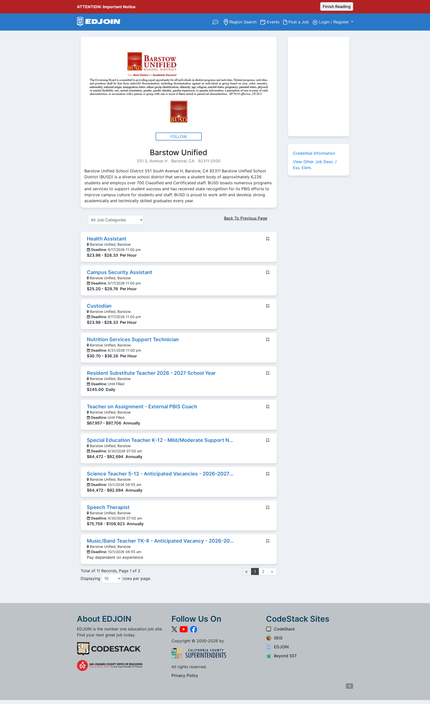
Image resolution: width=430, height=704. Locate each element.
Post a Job (300, 21)
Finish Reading (337, 6)
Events (275, 21)
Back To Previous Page (245, 218)
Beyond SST (284, 655)
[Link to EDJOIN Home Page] (98, 22)
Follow (178, 136)
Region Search (244, 21)
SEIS (276, 637)
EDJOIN (280, 646)
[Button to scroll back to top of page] (349, 686)
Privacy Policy (184, 675)
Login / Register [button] (334, 21)
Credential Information (314, 153)
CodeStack (283, 628)
